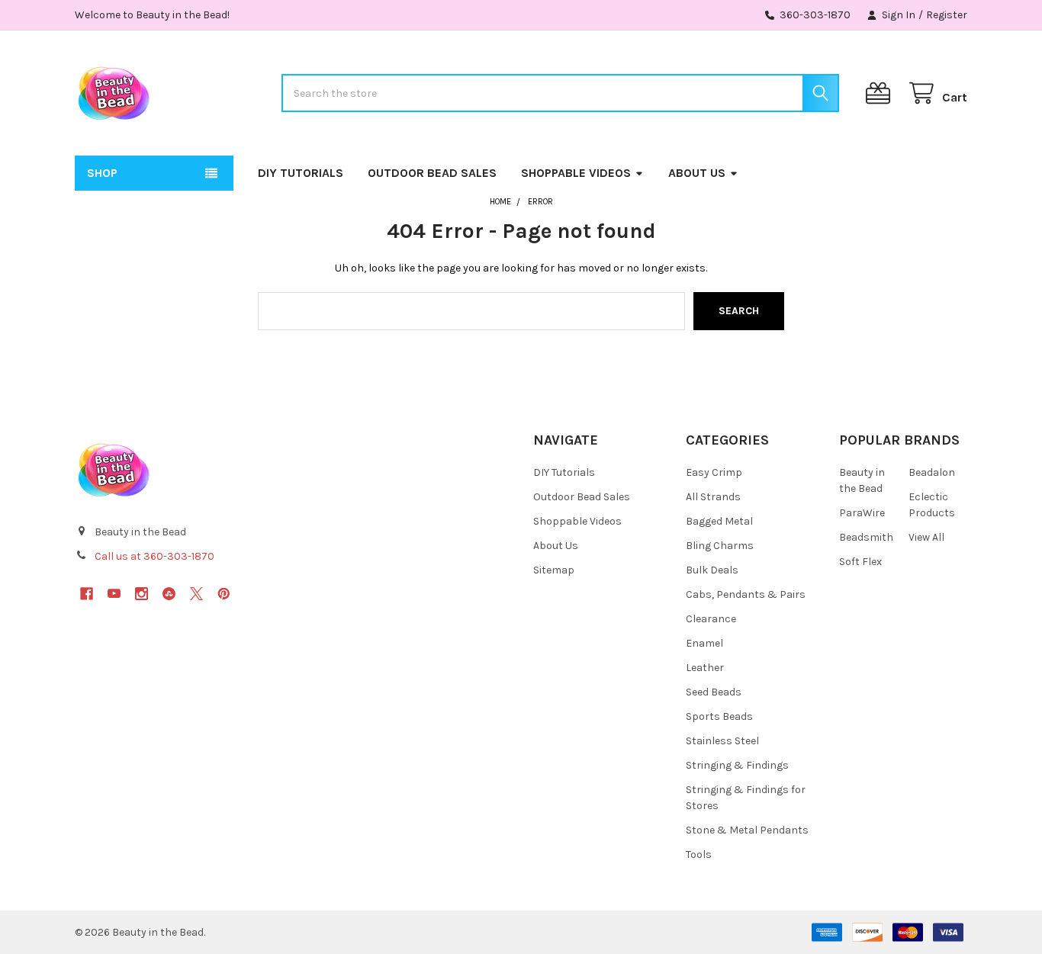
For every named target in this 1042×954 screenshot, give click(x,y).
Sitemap (553, 570)
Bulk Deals (712, 570)
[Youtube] (114, 593)
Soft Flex (860, 561)
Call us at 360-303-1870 (154, 556)
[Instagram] (141, 593)
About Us (696, 172)
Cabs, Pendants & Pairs (746, 594)
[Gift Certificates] (881, 93)
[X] (196, 593)
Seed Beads (713, 692)
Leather (705, 667)
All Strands (713, 496)
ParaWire (862, 512)
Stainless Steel (722, 740)
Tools (699, 854)
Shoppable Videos (576, 172)
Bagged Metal (719, 521)
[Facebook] (86, 593)
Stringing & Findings (737, 765)
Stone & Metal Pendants (747, 830)
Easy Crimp (714, 472)
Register (946, 14)
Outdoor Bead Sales (432, 172)
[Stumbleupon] (169, 593)
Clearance (711, 618)
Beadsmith (866, 537)
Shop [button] (102, 172)
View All (926, 537)
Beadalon (932, 472)
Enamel (704, 643)
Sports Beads (719, 716)
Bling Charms (720, 545)
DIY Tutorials (300, 172)
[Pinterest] (224, 593)
